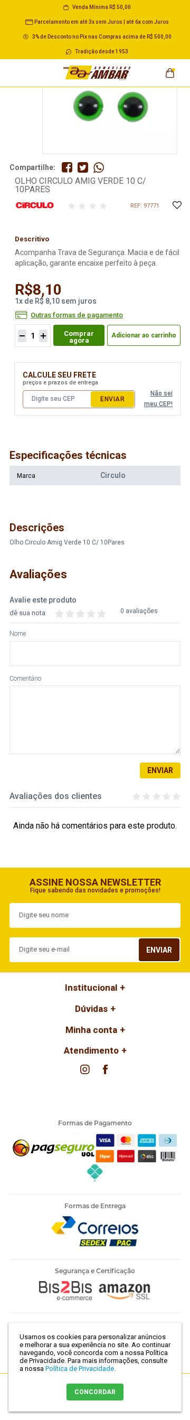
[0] (170, 69)
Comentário (25, 678)
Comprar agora (79, 337)
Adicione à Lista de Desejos (176, 205)
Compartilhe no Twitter (83, 167)
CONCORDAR (95, 1392)
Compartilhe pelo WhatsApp (98, 167)
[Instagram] (85, 1069)
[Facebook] (105, 1069)
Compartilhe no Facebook (67, 167)
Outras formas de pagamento (77, 315)
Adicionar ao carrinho (143, 335)
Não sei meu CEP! (158, 399)
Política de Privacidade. (80, 1368)
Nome (18, 634)
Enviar (112, 399)
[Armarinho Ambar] (97, 72)
